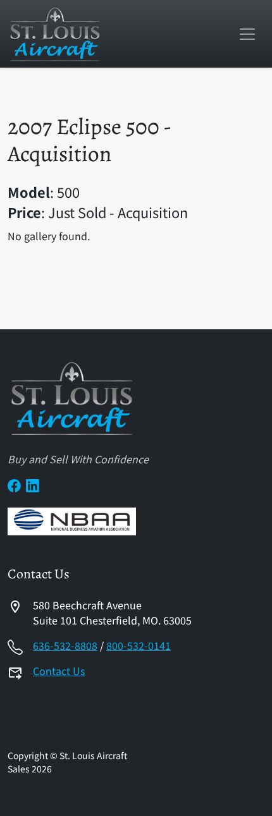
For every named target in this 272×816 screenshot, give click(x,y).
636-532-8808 (65, 645)
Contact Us (59, 670)
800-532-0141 (138, 645)
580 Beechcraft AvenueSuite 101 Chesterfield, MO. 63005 (112, 612)
